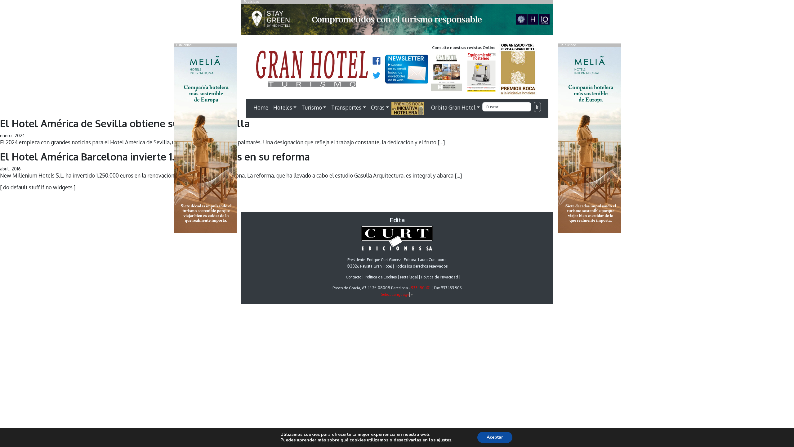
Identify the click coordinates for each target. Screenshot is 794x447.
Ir (537, 107)
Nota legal (409, 277)
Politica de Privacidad (439, 277)
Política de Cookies (381, 277)
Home (260, 107)
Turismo (311, 107)
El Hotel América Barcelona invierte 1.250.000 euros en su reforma (155, 156)
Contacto (353, 277)
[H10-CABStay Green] (397, 20)
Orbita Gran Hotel (453, 107)
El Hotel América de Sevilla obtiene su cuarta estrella (125, 123)
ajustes (444, 440)
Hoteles (282, 107)
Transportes (346, 107)
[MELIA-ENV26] (589, 139)
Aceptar (495, 437)
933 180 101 (420, 288)
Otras (378, 107)
